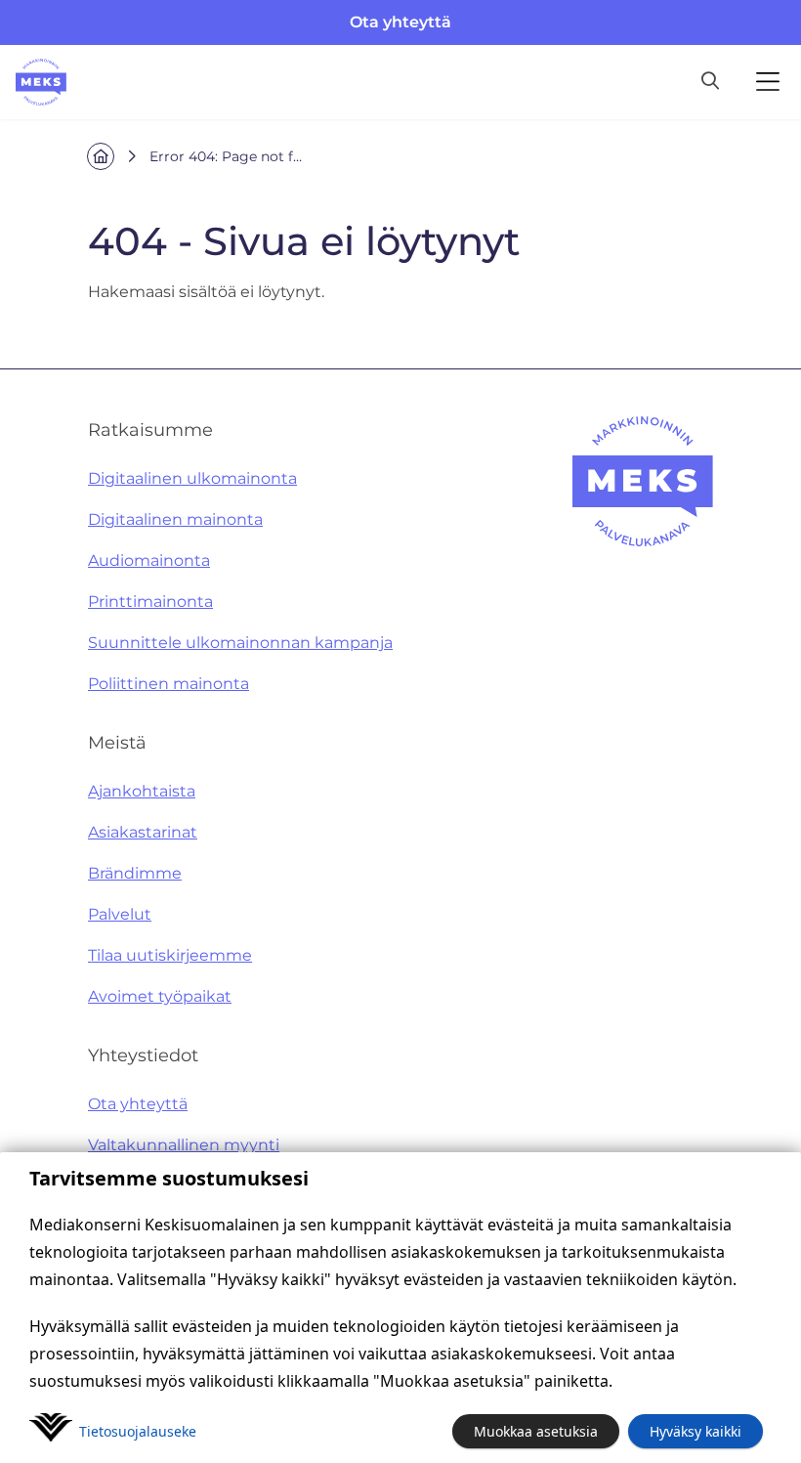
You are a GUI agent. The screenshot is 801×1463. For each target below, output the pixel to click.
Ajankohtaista (141, 791)
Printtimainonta (150, 601)
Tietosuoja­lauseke (137, 1431)
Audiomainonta (149, 560)
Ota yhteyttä (400, 22)
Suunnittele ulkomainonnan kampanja (240, 642)
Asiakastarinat (142, 832)
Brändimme (135, 873)
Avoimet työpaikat (160, 996)
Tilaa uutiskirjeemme (170, 955)
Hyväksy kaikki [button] (695, 1431)
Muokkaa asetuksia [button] (536, 1431)
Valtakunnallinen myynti (183, 1145)
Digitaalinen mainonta (175, 519)
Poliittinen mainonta (168, 683)
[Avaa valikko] (767, 82)
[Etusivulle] (41, 82)
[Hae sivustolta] (710, 82)
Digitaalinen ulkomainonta (192, 478)
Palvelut (119, 914)
